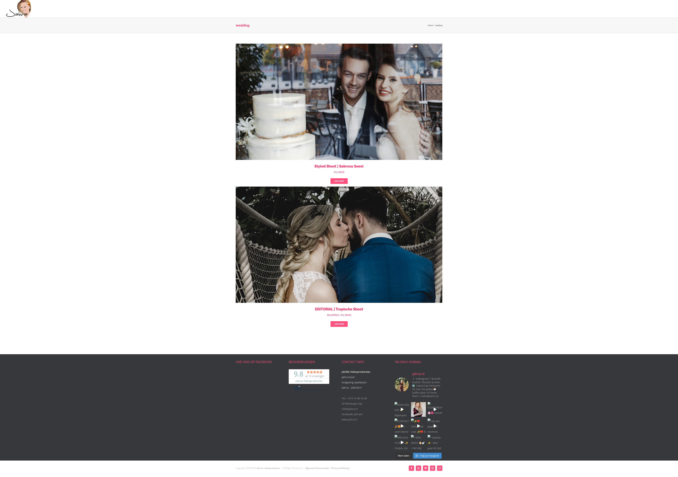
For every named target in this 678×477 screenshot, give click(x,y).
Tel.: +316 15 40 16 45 (354, 398)
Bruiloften (333, 315)
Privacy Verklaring (340, 468)
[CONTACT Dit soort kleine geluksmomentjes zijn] (402, 426)
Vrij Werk (339, 172)
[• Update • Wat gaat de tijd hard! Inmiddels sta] (435, 442)
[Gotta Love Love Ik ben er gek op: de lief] (418, 426)
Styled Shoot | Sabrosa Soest (339, 166)
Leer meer (339, 181)
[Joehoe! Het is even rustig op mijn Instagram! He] (418, 409)
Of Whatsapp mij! (352, 403)
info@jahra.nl (350, 409)
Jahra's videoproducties (268, 468)
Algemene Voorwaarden (317, 468)
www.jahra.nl (349, 419)
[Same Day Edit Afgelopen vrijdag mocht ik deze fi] (402, 409)
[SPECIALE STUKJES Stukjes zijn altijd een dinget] (402, 442)
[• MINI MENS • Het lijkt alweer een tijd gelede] (418, 442)
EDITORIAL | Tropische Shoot (339, 309)
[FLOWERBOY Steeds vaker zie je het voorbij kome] (435, 409)
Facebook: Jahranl (352, 414)
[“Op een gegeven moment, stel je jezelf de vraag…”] (435, 426)
